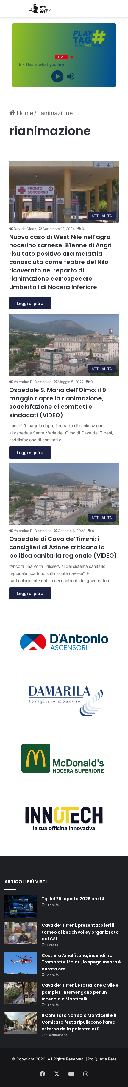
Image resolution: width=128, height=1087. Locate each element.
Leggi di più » (30, 303)
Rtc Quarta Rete (102, 1059)
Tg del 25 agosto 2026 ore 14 (73, 899)
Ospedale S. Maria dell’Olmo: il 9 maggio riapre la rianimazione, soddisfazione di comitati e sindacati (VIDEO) (57, 402)
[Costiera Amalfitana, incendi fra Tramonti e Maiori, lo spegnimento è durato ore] (20, 963)
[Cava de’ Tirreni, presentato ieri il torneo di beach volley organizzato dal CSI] (20, 933)
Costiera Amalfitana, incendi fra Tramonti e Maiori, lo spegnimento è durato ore (81, 962)
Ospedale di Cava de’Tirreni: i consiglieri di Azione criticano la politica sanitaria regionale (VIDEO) (63, 547)
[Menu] (7, 11)
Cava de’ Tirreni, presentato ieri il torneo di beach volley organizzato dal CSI (80, 932)
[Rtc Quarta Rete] (39, 8)
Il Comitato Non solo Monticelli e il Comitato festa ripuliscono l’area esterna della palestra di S (79, 1022)
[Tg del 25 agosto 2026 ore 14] (20, 906)
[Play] (57, 76)
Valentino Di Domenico (32, 382)
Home (24, 113)
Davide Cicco (25, 228)
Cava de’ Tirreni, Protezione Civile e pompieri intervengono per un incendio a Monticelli (80, 992)
